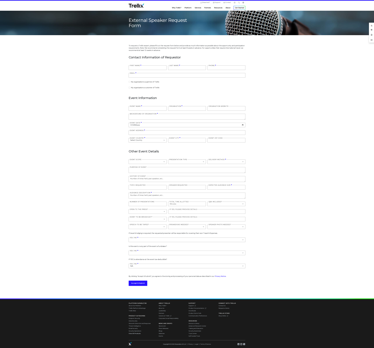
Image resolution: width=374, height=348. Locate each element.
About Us (161, 308)
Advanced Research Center (197, 326)
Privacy (190, 344)
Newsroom (162, 326)
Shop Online (222, 316)
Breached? (206, 2)
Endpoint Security (134, 318)
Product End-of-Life (195, 313)
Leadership (162, 310)
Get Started (239, 8)
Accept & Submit (138, 283)
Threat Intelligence (135, 326)
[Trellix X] (244, 344)
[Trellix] (130, 343)
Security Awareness (195, 331)
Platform (188, 8)
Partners (207, 8)
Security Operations (135, 331)
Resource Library (194, 323)
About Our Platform (135, 305)
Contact (228, 2)
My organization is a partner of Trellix (145, 82)
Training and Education (196, 328)
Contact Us (222, 305)
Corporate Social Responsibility (168, 318)
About (228, 8)
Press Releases (163, 328)
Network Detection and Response (140, 323)
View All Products (135, 333)
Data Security (133, 321)
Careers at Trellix (164, 316)
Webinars (162, 333)
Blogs (160, 331)
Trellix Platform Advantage (137, 308)
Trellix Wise (132, 310)
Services (198, 8)
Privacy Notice (220, 276)
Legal (196, 344)
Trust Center (193, 333)
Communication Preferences (198, 316)
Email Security (133, 328)
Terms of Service (205, 344)
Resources (218, 8)
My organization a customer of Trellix (145, 88)
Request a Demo (224, 308)
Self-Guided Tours (194, 336)
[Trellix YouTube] (241, 344)
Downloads (192, 310)
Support (217, 2)
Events (161, 336)
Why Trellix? (176, 8)
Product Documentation (196, 308)
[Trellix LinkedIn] (238, 344)
